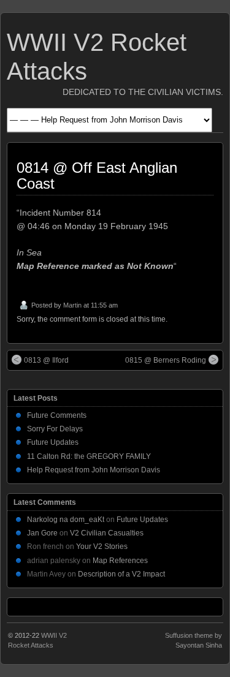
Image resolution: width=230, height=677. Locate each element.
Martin (72, 305)
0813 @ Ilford (46, 360)
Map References (120, 560)
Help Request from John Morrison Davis (93, 470)
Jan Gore (42, 533)
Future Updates (53, 442)
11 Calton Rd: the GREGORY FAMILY (89, 456)
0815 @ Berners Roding (165, 360)
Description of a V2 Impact (121, 574)
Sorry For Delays (55, 429)
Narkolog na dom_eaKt (65, 519)
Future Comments (56, 415)
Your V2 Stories (102, 546)
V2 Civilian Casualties (107, 533)
